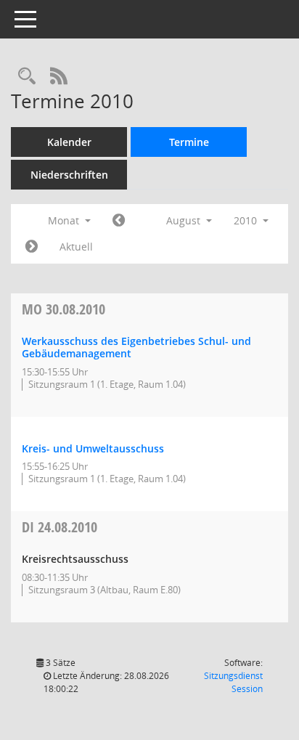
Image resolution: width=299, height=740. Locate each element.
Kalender (69, 142)
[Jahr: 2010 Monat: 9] (32, 247)
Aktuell (76, 246)
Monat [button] (65, 220)
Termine (189, 142)
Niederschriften (69, 175)
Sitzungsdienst (233, 682)
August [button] (184, 220)
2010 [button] (247, 220)
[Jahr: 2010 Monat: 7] (119, 221)
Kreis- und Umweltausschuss (93, 448)
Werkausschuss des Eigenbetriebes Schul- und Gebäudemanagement (136, 347)
